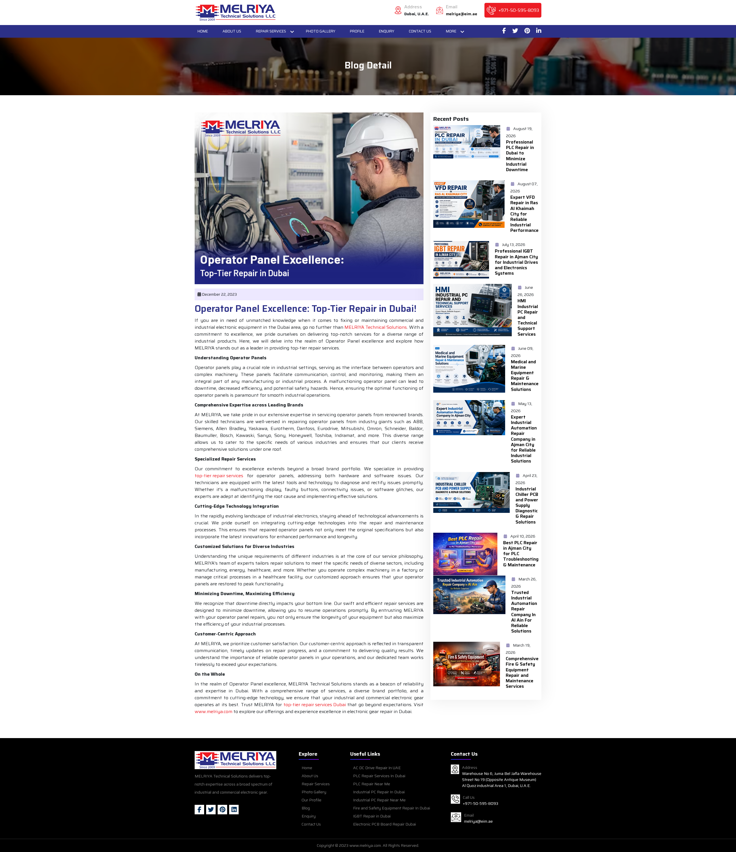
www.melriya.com (213, 711)
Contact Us (420, 31)
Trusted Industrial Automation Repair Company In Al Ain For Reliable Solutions (524, 612)
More (451, 31)
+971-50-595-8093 (519, 10)
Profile (357, 31)
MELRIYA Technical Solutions (375, 327)
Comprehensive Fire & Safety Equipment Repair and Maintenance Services (522, 672)
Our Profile (311, 800)
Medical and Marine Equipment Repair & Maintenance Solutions (524, 375)
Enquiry (386, 31)
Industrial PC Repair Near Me (379, 800)
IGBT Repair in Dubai (372, 816)
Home (203, 31)
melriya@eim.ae (461, 14)
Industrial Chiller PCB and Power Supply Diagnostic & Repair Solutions (526, 505)
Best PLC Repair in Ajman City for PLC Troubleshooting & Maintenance (520, 554)
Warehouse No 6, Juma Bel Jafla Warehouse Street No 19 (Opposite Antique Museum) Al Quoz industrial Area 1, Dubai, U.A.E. (501, 780)
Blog (306, 808)
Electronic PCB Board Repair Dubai (384, 824)
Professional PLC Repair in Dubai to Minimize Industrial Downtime (520, 155)
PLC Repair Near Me (371, 784)
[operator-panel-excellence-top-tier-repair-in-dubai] (235, 12)
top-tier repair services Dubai (314, 704)
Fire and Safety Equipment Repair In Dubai (391, 808)
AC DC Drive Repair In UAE (377, 768)
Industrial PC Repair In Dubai (379, 792)
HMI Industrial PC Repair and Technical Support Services (528, 317)
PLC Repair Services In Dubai (379, 776)
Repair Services (271, 31)
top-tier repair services (219, 475)
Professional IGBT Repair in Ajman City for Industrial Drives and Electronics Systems (516, 262)
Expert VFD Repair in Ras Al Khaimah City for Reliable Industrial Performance (524, 213)
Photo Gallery (320, 31)
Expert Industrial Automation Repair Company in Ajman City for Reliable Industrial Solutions (524, 439)
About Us (232, 31)
